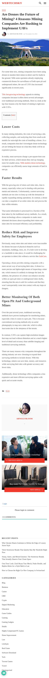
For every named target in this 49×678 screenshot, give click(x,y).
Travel (4, 666)
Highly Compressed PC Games (13, 631)
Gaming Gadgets (8, 622)
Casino (4, 592)
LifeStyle (5, 644)
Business (5, 587)
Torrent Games (7, 661)
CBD (3, 596)
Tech (4, 10)
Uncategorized (7, 670)
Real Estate (6, 648)
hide (13, 115)
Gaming (5, 618)
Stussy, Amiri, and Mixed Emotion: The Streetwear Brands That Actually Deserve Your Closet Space (23, 558)
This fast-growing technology (13, 94)
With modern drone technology (32, 163)
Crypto (4, 600)
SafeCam (42, 256)
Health (4, 626)
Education (5, 609)
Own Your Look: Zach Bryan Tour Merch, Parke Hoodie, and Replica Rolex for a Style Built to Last (24, 565)
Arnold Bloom (16, 34)
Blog (3, 583)
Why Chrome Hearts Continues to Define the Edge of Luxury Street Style (24, 544)
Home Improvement (9, 635)
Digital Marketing (8, 605)
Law (3, 640)
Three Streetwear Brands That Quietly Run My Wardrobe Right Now (24, 551)
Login (4, 504)
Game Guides (6, 613)
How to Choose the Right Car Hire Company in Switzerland (23, 570)
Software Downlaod (9, 653)
